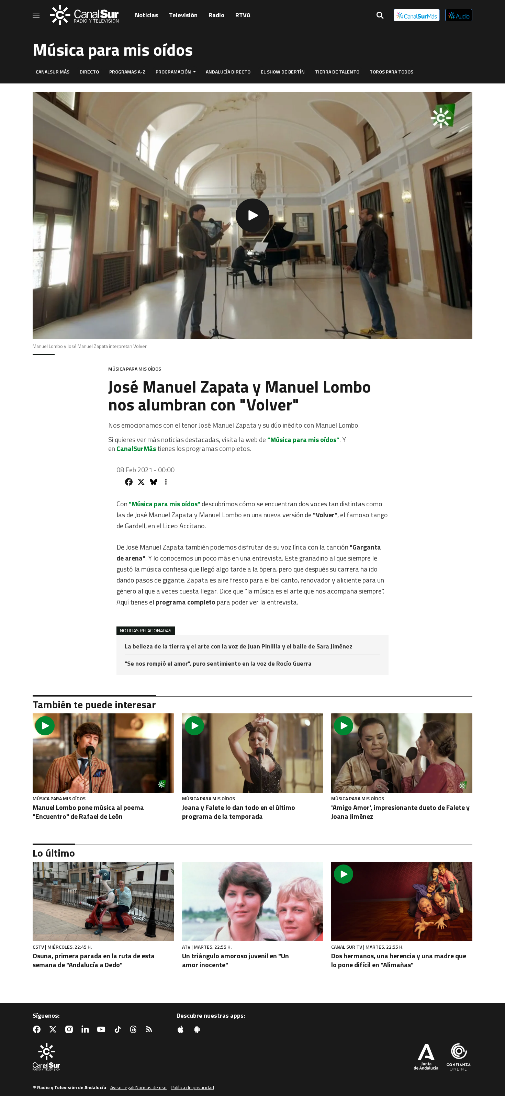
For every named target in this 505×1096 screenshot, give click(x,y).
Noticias (146, 15)
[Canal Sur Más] (417, 15)
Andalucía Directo (228, 71)
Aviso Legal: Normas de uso (138, 1087)
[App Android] (198, 1029)
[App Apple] (182, 1029)
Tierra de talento (337, 71)
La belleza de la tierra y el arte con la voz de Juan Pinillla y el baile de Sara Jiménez (238, 647)
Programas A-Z (127, 71)
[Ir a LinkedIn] (86, 1029)
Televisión (183, 15)
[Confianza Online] (458, 1057)
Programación (173, 71)
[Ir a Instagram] (70, 1029)
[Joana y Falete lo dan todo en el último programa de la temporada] (252, 753)
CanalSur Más (52, 71)
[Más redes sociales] (166, 482)
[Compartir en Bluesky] (153, 482)
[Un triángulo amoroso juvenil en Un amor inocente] (252, 901)
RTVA (242, 15)
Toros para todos (391, 71)
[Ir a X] (54, 1029)
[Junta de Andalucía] (426, 1057)
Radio (216, 15)
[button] (252, 215)
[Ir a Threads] (135, 1029)
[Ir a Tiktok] (118, 1029)
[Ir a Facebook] (38, 1029)
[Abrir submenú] (194, 71)
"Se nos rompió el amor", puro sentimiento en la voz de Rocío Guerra (218, 663)
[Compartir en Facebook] (129, 482)
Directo (89, 71)
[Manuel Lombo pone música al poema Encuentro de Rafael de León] (103, 753)
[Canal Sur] (84, 15)
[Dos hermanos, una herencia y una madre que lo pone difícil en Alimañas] (401, 901)
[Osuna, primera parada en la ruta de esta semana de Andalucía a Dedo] (103, 901)
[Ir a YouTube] (102, 1029)
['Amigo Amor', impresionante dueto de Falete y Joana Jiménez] (401, 753)
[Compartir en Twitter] (141, 482)
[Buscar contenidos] (380, 16)
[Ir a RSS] (150, 1029)
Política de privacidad (192, 1087)
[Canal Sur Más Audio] (458, 15)
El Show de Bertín (283, 71)
